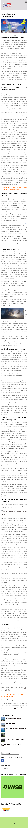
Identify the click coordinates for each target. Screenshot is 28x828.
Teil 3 (8, 691)
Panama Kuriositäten (11, 734)
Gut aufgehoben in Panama (13, 718)
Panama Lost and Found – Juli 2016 (15, 739)
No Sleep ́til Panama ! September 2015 (16, 728)
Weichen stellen (10, 723)
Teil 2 (4, 691)
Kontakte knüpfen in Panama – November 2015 (12, 745)
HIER (24, 97)
